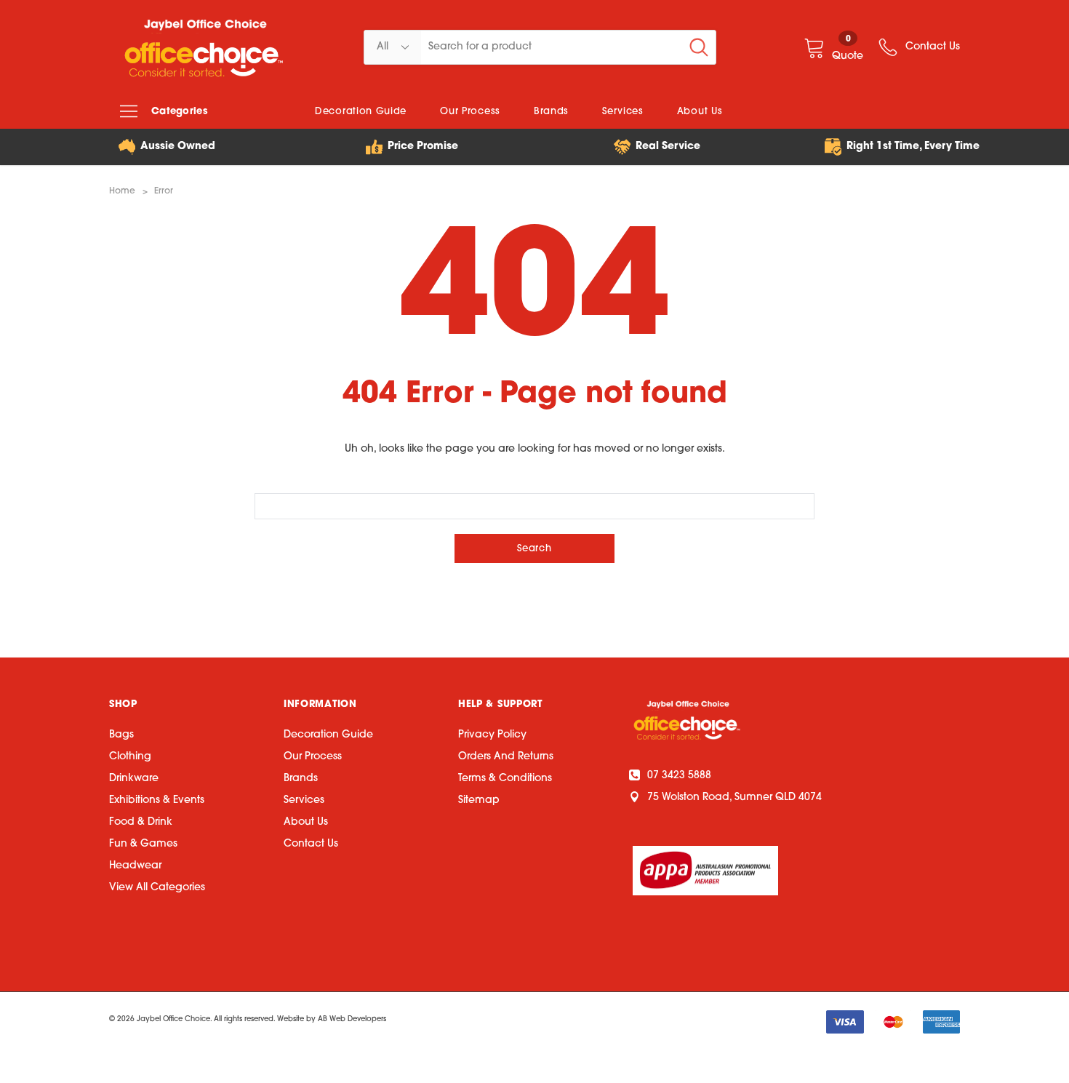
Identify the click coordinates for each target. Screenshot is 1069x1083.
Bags (121, 735)
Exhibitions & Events (156, 800)
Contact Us (311, 844)
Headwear (135, 865)
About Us (306, 822)
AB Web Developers (352, 1019)
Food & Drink (140, 822)
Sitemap (479, 800)
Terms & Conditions (505, 778)
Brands (301, 778)
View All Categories (157, 887)
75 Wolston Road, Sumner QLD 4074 (734, 797)
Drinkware (134, 778)
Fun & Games (143, 844)
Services (304, 800)
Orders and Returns (505, 756)
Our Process (313, 756)
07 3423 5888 (679, 775)
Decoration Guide (328, 735)
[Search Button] (699, 47)
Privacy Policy (492, 735)
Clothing (130, 756)
